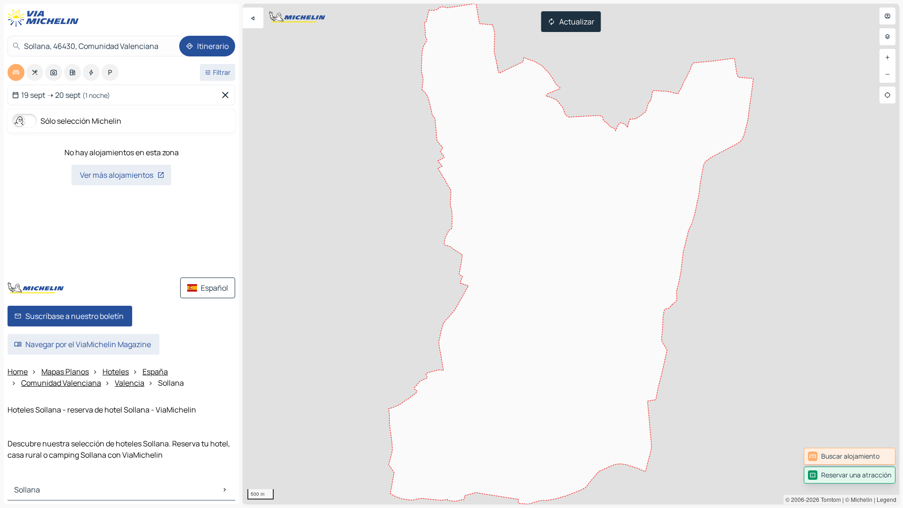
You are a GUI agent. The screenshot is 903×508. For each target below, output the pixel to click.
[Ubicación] (887, 95)
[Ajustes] (887, 36)
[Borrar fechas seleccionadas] (227, 95)
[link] (849, 456)
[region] (571, 254)
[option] (16, 72)
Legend (886, 499)
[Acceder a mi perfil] (887, 16)
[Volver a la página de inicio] (45, 18)
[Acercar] (887, 57)
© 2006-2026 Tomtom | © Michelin (828, 499)
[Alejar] (887, 74)
